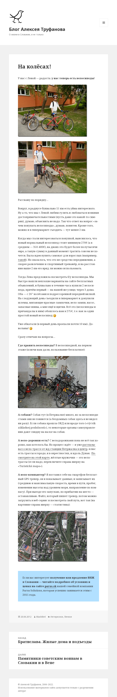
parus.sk (50, 586)
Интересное (56, 616)
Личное (68, 616)
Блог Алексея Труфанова (37, 29)
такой (22, 259)
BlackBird (41, 616)
